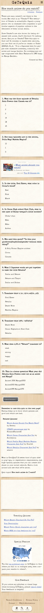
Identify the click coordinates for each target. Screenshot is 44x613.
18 (5, 122)
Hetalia (7, 302)
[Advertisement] (22, 76)
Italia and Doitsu (12, 282)
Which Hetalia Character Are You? (21, 447)
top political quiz (16, 564)
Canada (7, 257)
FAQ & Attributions (27, 603)
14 (5, 118)
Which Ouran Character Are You (20, 435)
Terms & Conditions (14, 600)
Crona (7, 253)
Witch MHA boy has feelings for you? (19, 531)
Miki (6, 220)
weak (6, 348)
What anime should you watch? (26, 166)
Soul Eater (9, 297)
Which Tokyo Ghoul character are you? (20, 527)
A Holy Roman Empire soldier (17, 248)
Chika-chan (9, 216)
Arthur (7, 228)
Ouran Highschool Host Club (16, 329)
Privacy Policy (32, 600)
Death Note (9, 306)
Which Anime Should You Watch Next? (23, 423)
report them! (36, 587)
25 (5, 126)
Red (6, 190)
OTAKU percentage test (17, 429)
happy (7, 356)
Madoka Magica (11, 310)
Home (16, 609)
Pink (6, 194)
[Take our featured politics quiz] (22, 553)
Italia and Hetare (12, 274)
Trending (27, 609)
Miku (6, 224)
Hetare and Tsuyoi (12, 278)
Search (22, 609)
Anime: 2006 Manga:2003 (14, 381)
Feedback (39, 12)
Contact (12, 603)
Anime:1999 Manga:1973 (14, 389)
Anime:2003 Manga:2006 (14, 385)
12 (5, 144)
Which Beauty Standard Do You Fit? (19, 520)
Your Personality (11, 523)
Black (7, 198)
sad (6, 361)
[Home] (22, 3)
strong (7, 352)
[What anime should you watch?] (8, 167)
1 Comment (30, 12)
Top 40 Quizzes (30, 173)
